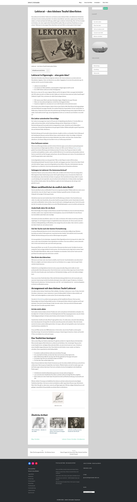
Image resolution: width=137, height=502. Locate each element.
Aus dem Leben (97, 21)
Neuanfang (30, 483)
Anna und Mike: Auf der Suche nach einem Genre (67, 469)
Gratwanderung (32, 488)
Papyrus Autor (77, 148)
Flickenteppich (31, 481)
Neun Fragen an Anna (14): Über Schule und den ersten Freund (73, 452)
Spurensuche (31, 492)
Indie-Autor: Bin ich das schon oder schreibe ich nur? (68, 475)
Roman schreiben (71, 439)
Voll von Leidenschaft (99, 29)
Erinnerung (30, 478)
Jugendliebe (31, 474)
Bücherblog (96, 65)
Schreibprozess (81, 439)
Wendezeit (30, 476)
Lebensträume (31, 490)
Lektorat (64, 439)
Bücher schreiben (98, 36)
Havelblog (96, 69)
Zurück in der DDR (98, 32)
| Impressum (77, 499)
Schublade (97, 2)
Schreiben (36, 439)
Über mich (105, 2)
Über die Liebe (97, 25)
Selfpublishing (40, 299)
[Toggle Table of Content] (47, 70)
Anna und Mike (88, 2)
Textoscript (96, 73)
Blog (80, 2)
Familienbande (31, 485)
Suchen (105, 8)
